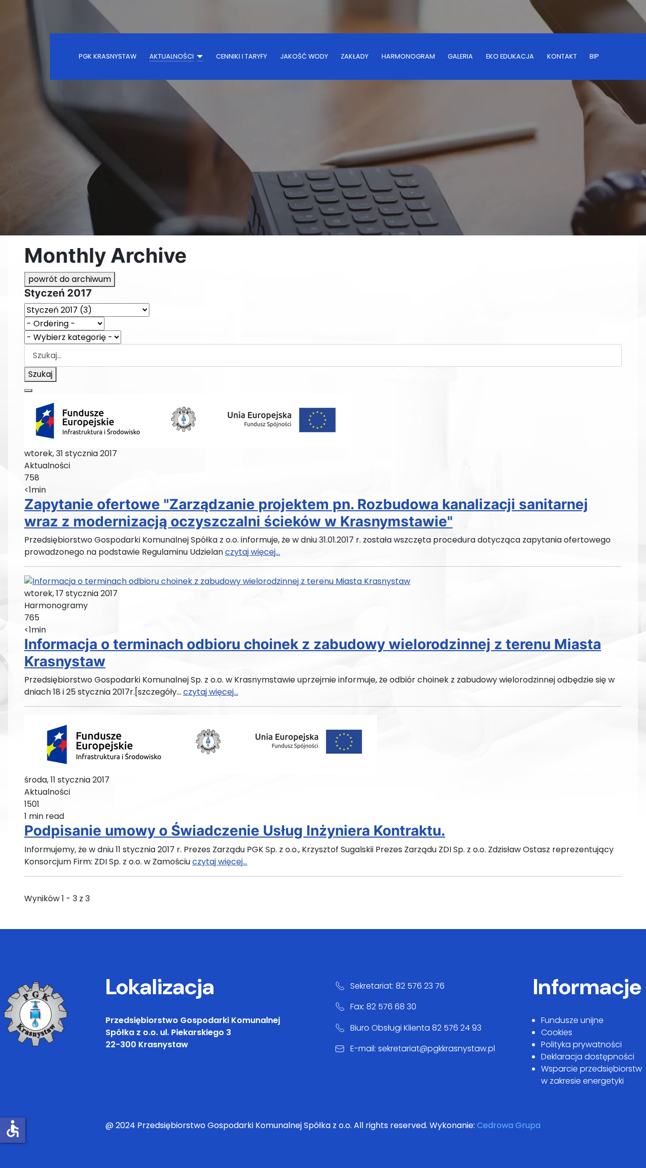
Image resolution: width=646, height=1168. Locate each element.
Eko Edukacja (510, 56)
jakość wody (304, 56)
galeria (460, 56)
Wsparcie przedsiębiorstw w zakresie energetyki (591, 1075)
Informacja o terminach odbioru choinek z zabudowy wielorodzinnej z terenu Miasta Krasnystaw (312, 653)
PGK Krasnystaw (107, 56)
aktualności (171, 56)
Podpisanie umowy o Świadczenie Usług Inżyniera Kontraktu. (234, 830)
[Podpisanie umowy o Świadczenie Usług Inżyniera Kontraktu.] (200, 744)
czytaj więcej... (252, 552)
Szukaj (40, 374)
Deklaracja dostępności (587, 1056)
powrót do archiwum (69, 279)
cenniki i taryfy (241, 56)
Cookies (556, 1032)
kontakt (562, 56)
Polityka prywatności (581, 1044)
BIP (594, 56)
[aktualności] (198, 56)
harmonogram (408, 56)
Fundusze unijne (572, 1020)
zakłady (354, 56)
